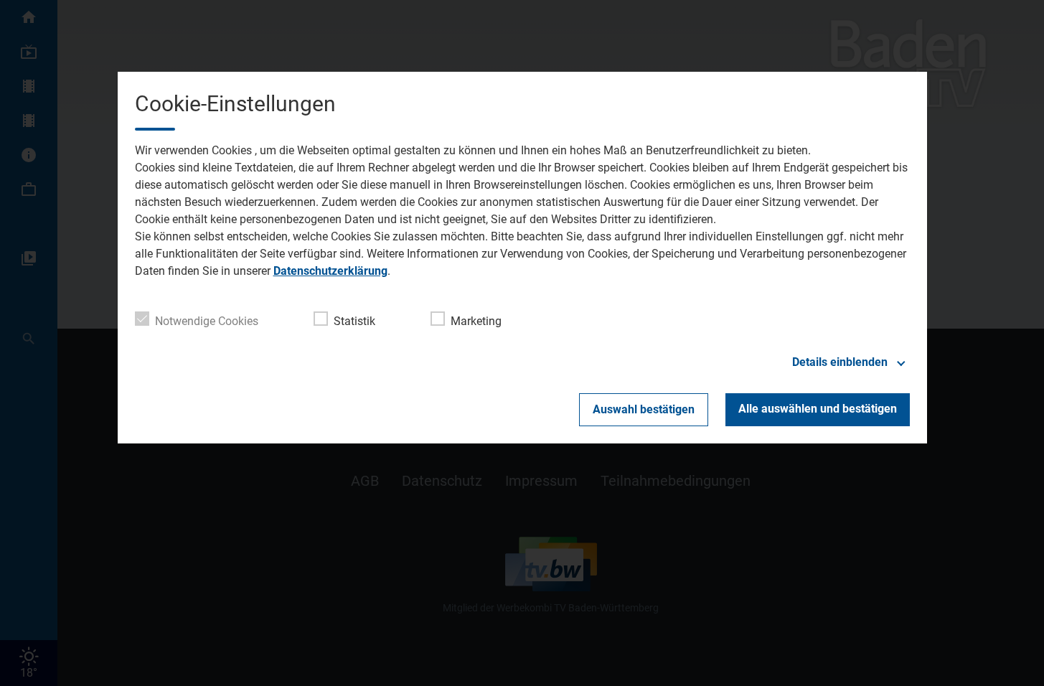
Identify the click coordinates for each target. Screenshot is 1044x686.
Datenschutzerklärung (330, 271)
